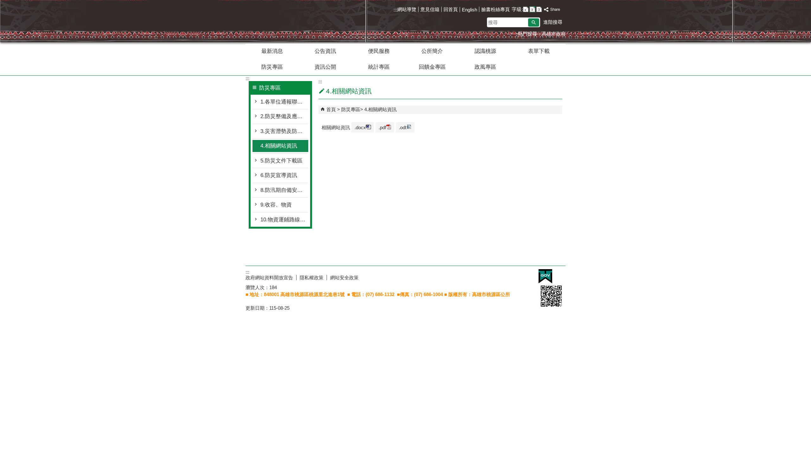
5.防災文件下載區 (281, 161)
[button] (533, 22)
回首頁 (451, 9)
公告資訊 (325, 51)
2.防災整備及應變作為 (284, 116)
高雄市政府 (553, 33)
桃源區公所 (299, 15)
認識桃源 (485, 51)
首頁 (331, 109)
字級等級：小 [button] (525, 9)
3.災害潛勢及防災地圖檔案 (284, 131)
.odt (402, 127)
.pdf (382, 127)
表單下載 (539, 51)
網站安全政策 (344, 277)
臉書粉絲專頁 (495, 9)
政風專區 (485, 67)
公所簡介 (432, 51)
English (469, 9)
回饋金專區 (432, 67)
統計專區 (379, 67)
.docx (360, 127)
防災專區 (272, 67)
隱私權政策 (311, 277)
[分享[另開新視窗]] (552, 10)
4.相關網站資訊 (278, 146)
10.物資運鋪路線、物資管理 (284, 220)
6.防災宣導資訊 (278, 175)
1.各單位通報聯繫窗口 (284, 102)
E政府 (545, 276)
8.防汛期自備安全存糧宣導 (284, 190)
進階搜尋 (552, 22)
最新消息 (272, 51)
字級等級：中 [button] (532, 9)
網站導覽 (406, 9)
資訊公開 (325, 67)
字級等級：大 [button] (539, 9)
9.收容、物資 (276, 205)
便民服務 (379, 51)
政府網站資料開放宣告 (269, 277)
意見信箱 (429, 9)
